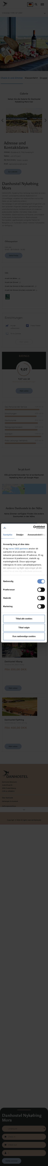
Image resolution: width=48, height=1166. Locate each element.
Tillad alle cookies (24, 618)
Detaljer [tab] (20, 535)
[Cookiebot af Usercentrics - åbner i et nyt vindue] (34, 527)
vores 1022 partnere (18, 548)
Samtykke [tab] (7, 535)
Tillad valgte (24, 627)
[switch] (41, 590)
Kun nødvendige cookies (24, 636)
